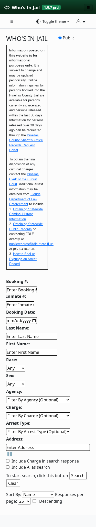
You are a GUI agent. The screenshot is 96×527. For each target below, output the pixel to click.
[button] (12, 21)
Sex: (10, 375)
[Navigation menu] (88, 7)
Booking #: (17, 281)
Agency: (14, 391)
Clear (13, 483)
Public (68, 38)
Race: (11, 360)
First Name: (18, 344)
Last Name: (17, 328)
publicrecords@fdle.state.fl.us (31, 244)
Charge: (14, 407)
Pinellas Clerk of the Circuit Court (24, 179)
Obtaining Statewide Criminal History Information (26, 214)
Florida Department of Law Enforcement (24, 199)
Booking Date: (20, 312)
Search (77, 475)
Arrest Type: (18, 423)
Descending (50, 501)
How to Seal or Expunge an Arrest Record (23, 259)
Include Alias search (31, 467)
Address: (15, 439)
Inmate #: (16, 296)
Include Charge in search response (45, 461)
